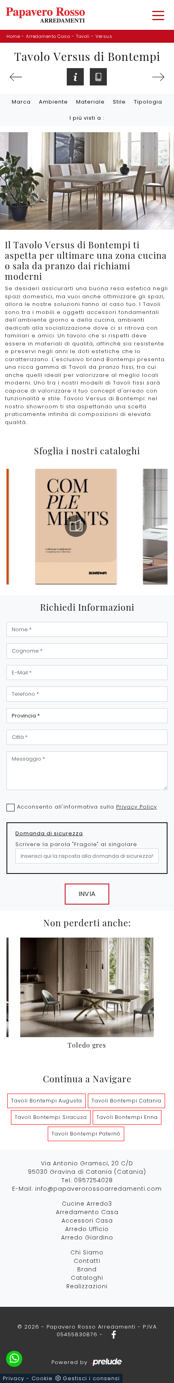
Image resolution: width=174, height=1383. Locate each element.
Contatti (87, 1261)
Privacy (13, 1378)
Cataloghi (87, 1278)
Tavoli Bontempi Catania (126, 1100)
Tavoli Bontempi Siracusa (51, 1117)
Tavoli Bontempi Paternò (86, 1133)
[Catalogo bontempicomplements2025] (76, 526)
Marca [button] (21, 102)
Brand (87, 1269)
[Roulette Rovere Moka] (15, 77)
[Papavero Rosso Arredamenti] (45, 15)
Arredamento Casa (48, 36)
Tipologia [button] (148, 102)
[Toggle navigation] (158, 15)
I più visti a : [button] (87, 118)
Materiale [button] (90, 102)
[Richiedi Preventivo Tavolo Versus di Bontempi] (75, 76)
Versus (103, 36)
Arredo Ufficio (87, 1229)
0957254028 (93, 1180)
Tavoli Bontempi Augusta (46, 1100)
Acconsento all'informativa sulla (87, 807)
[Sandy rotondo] (158, 77)
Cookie (42, 1378)
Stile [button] (119, 102)
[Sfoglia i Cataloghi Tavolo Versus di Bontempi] (98, 76)
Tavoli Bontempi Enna (127, 1117)
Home (13, 36)
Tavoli (82, 36)
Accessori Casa (87, 1221)
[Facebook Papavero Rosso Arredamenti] (111, 1334)
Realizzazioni (87, 1286)
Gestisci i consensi (91, 1378)
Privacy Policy (136, 807)
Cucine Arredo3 (87, 1204)
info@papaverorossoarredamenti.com (98, 1189)
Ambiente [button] (53, 102)
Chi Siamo (87, 1252)
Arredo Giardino (87, 1237)
